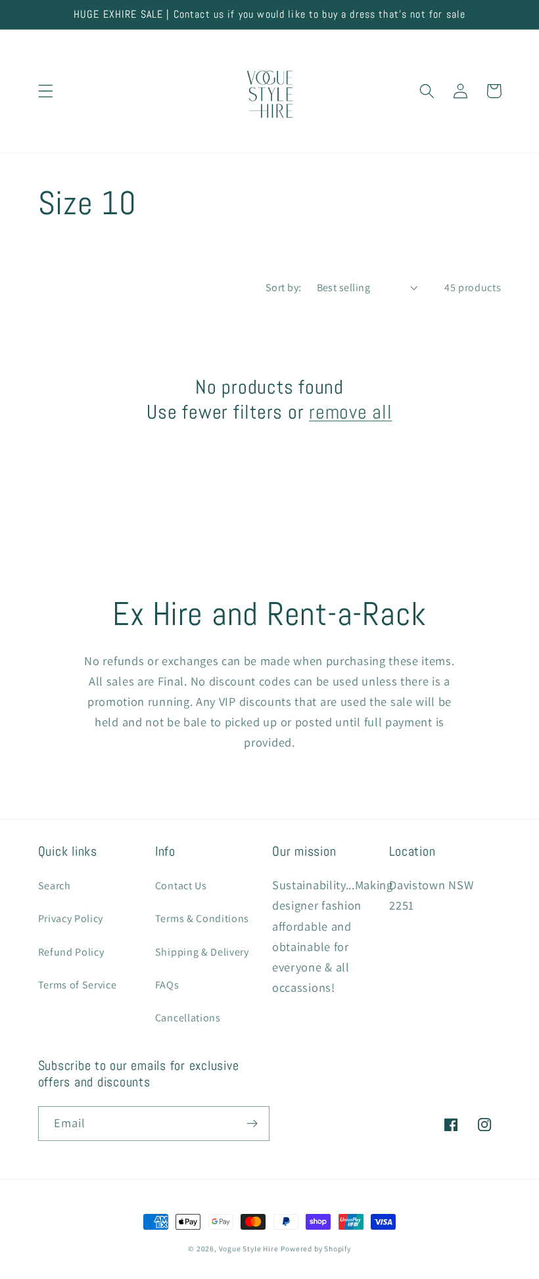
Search (54, 886)
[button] (45, 91)
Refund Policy (71, 952)
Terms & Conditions (202, 918)
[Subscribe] (252, 1124)
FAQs (167, 985)
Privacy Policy (71, 918)
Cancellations (188, 1018)
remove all (350, 412)
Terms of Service (77, 985)
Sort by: (284, 287)
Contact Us (181, 886)
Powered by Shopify (316, 1248)
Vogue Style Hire (249, 1248)
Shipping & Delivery (202, 952)
